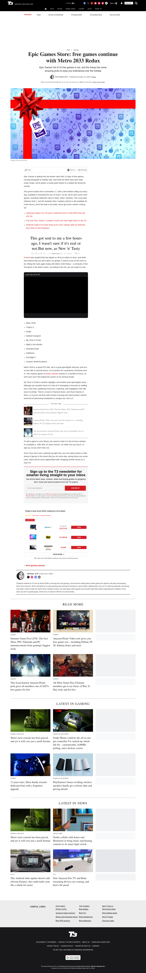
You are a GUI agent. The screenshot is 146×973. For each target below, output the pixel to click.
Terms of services (51, 494)
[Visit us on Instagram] (99, 3)
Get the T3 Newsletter (55, 14)
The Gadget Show (96, 14)
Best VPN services (63, 921)
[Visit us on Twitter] (88, 3)
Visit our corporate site (98, 966)
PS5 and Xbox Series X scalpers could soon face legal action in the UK (56, 220)
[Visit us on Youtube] (95, 3)
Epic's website (52, 374)
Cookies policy (67, 946)
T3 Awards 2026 (76, 14)
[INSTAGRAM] (32, 577)
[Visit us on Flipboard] (102, 3)
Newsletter (84, 170)
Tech (52, 9)
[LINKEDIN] (36, 577)
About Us (86, 942)
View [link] (79, 527)
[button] (56, 525)
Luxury (81, 9)
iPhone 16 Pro (61, 909)
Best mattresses (85, 921)
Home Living (70, 9)
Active (59, 9)
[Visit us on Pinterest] (92, 3)
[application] (56, 295)
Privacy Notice (30, 496)
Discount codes (108, 921)
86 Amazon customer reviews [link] (41, 515)
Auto (90, 9)
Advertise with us (82, 946)
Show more (57, 554)
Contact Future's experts (69, 942)
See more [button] (55, 253)
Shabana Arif (63, 77)
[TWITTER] (29, 577)
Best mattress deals (109, 913)
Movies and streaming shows (67, 917)
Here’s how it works (99, 82)
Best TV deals (107, 917)
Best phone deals (109, 909)
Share (29, 170)
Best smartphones (86, 917)
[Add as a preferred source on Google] (73, 957)
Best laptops (83, 909)
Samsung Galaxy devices (65, 913)
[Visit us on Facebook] (84, 3)
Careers (95, 946)
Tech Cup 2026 (115, 14)
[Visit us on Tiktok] (106, 3)
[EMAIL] (40, 577)
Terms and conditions (100, 942)
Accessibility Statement (46, 942)
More (97, 9)
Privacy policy (53, 946)
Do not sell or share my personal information (73, 950)
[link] (33, 527)
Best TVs (82, 913)
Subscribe (128, 3)
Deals (39, 14)
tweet (28, 257)
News (94, 77)
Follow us (72, 170)
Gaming (76, 50)
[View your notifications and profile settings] (121, 3)
